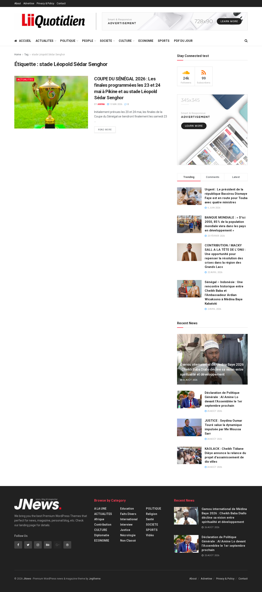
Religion (151, 514)
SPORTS (163, 40)
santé (150, 519)
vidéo (150, 535)
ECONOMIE (145, 40)
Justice (125, 530)
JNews (27, 578)
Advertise (28, 3)
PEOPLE (87, 40)
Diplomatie (101, 535)
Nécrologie (128, 535)
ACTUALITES (44, 40)
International (129, 519)
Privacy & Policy (45, 3)
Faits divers (128, 514)
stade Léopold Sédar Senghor (48, 54)
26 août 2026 (189, 380)
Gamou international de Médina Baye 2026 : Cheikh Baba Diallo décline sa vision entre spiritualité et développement (212, 369)
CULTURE (125, 40)
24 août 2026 (214, 439)
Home (17, 54)
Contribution (102, 524)
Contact (61, 3)
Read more (105, 129)
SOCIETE (106, 40)
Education (127, 508)
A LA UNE (100, 508)
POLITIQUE (67, 40)
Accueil (25, 40)
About (17, 3)
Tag (26, 54)
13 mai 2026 (115, 104)
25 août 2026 (214, 411)
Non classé (128, 540)
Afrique (99, 519)
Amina (101, 104)
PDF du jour (183, 40)
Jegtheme (95, 578)
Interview (126, 524)
